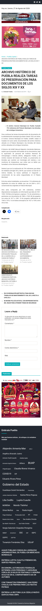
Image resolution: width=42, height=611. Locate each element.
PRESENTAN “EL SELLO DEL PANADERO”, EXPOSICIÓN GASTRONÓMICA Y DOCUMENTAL (27, 254)
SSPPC (5, 537)
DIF (16, 474)
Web (6, 356)
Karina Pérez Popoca (28, 495)
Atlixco (22, 463)
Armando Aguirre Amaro (9, 463)
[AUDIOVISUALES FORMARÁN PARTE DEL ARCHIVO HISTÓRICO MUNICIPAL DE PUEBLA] (10, 269)
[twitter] (37, 2)
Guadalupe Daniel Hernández (14, 490)
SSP (27, 533)
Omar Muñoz (8, 510)
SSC (21, 533)
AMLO (30, 449)
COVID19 (7, 473)
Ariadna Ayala (24, 458)
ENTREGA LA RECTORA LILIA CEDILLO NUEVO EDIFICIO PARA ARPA (20, 593)
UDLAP (31, 542)
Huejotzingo (31, 490)
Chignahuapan (7, 469)
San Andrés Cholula (29, 519)
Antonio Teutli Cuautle (9, 458)
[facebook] (34, 2)
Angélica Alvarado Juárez (12, 454)
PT (29, 515)
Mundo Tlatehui (20, 505)
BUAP (31, 462)
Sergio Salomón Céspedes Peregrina (17, 528)
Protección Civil (20, 515)
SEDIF (34, 523)
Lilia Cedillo (8, 500)
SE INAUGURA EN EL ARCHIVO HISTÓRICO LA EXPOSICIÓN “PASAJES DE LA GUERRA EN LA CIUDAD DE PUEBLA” (9, 254)
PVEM (35, 515)
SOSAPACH (13, 533)
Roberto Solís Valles (8, 519)
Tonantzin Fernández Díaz (13, 542)
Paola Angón (27, 510)
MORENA (6, 505)
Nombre (8, 340)
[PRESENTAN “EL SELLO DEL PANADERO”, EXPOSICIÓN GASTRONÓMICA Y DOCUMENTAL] (28, 244)
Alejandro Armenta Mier (14, 448)
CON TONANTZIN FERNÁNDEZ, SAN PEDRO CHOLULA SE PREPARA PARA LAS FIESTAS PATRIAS (19, 584)
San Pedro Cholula (24, 523)
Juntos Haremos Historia (10, 495)
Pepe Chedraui (7, 515)
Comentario (9, 323)
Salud (18, 519)
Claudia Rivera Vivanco (24, 468)
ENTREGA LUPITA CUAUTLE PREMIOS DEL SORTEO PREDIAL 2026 (19, 561)
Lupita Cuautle (23, 500)
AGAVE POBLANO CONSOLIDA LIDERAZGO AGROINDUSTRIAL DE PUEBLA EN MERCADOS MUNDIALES (21, 552)
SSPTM (13, 537)
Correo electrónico (12, 348)
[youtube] (39, 2)
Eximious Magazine (29, 603)
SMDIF (5, 533)
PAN (17, 510)
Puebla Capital (6, 68)
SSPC (34, 533)
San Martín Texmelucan (9, 523)
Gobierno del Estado (16, 484)
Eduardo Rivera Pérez (12, 479)
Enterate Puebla (8, 91)
